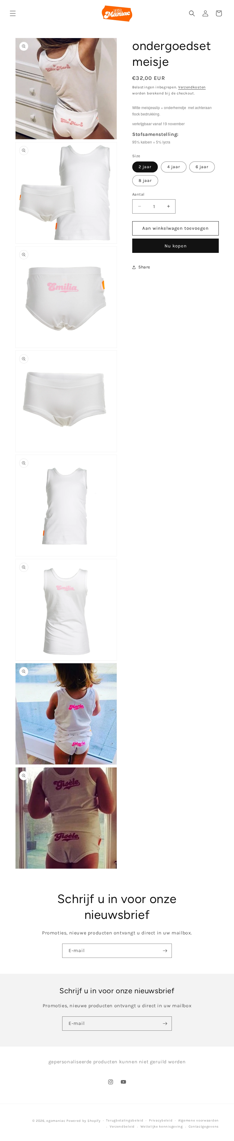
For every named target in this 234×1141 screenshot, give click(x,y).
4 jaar (173, 166)
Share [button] (144, 267)
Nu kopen (176, 246)
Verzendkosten (192, 87)
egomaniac (55, 1121)
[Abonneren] (165, 951)
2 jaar (145, 166)
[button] (13, 13)
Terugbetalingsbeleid (124, 1120)
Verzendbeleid (122, 1127)
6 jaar (202, 166)
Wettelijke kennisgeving (161, 1127)
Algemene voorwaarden (198, 1120)
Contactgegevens (204, 1127)
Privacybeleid (160, 1120)
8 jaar (145, 180)
